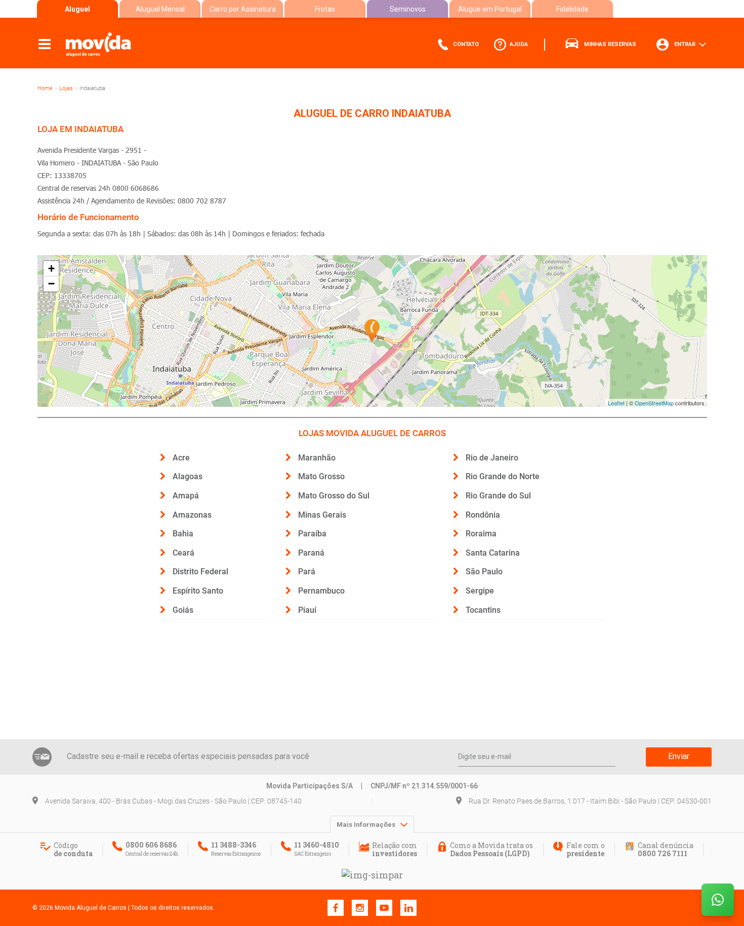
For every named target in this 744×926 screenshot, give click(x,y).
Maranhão (317, 457)
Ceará (183, 553)
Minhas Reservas (609, 44)
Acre (181, 457)
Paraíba (312, 533)
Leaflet (616, 403)
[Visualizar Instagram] (360, 907)
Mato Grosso (321, 476)
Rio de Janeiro (492, 457)
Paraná (311, 553)
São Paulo (484, 571)
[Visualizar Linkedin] (408, 907)
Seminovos (408, 9)
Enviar (678, 756)
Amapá (186, 495)
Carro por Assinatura (243, 9)
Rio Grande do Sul (498, 495)
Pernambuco (321, 591)
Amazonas (192, 515)
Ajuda (518, 44)
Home (45, 88)
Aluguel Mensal (160, 9)
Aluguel (77, 9)
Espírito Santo (198, 591)
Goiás (183, 610)
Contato (465, 44)
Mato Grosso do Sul (333, 495)
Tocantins (483, 610)
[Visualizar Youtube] (384, 907)
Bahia (183, 533)
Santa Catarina (493, 553)
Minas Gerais (322, 515)
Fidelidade (572, 9)
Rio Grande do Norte (503, 476)
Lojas (66, 88)
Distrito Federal (200, 571)
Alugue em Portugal (490, 9)
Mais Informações (367, 824)
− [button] (51, 283)
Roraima (481, 533)
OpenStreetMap (654, 403)
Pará (306, 571)
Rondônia (483, 515)
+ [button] (51, 268)
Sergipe (480, 591)
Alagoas (187, 476)
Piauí (307, 610)
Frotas (325, 9)
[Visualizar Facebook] (335, 907)
